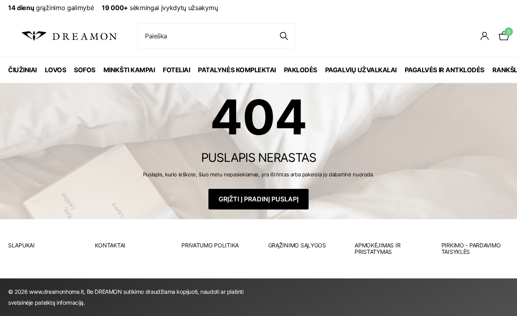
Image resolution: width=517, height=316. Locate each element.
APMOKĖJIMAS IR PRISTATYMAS (377, 248)
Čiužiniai (22, 70)
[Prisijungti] (485, 36)
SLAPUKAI (21, 245)
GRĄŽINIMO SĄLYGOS (297, 245)
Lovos (55, 70)
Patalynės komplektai (236, 70)
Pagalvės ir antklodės (444, 70)
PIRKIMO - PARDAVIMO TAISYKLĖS (471, 248)
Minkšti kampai (129, 70)
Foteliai (176, 70)
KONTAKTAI (110, 245)
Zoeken (284, 35)
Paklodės (300, 70)
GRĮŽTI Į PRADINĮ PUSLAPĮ (258, 199)
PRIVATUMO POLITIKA (210, 245)
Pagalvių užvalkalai (361, 70)
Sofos (84, 70)
